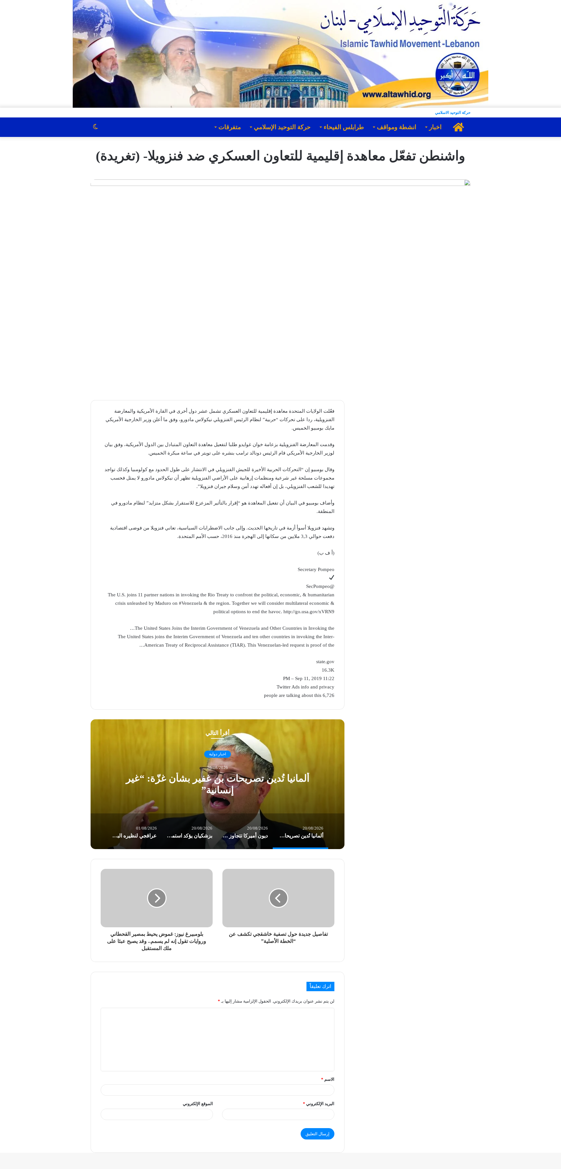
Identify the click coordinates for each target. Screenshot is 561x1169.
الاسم (327, 1079)
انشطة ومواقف (396, 127)
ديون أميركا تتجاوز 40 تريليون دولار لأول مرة (198, 784)
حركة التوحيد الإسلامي (282, 127)
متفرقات (229, 127)
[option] (198, 784)
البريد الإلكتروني (318, 1103)
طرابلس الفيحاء (344, 127)
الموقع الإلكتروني (198, 1103)
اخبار (435, 127)
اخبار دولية (198, 760)
